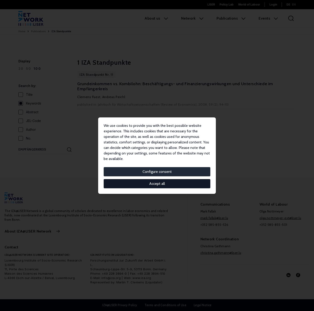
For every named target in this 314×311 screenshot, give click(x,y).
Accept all (157, 183)
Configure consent (157, 171)
